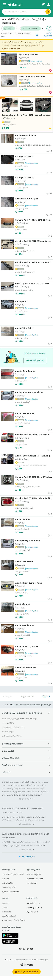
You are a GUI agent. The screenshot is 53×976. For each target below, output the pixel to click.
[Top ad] (50, 70)
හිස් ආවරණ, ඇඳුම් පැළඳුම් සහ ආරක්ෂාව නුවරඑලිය (20, 718)
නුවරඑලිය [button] (8, 28)
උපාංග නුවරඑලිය (8, 723)
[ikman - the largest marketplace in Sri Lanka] (15, 4)
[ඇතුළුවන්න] (48, 4)
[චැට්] (43, 4)
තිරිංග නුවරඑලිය (8, 731)
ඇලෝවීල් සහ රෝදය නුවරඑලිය (13, 727)
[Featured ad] (50, 128)
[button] (44, 34)
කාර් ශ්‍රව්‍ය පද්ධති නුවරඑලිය (11, 736)
